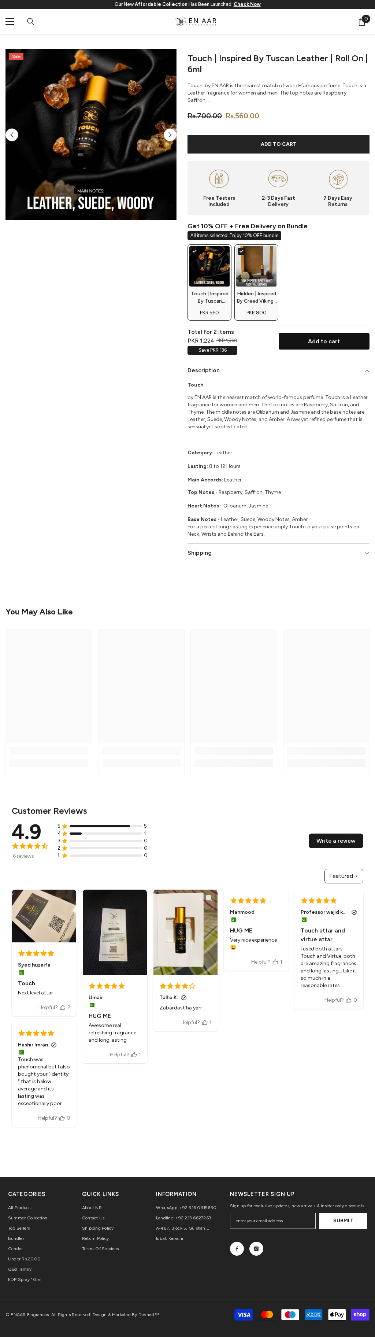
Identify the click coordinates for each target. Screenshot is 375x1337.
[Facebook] (237, 1249)
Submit (343, 1221)
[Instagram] (256, 1249)
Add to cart (279, 144)
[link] (49, 751)
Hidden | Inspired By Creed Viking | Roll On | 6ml (256, 301)
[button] (11, 134)
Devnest (146, 1314)
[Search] (30, 21)
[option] (91, 134)
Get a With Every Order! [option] (188, 4)
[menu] (9, 21)
